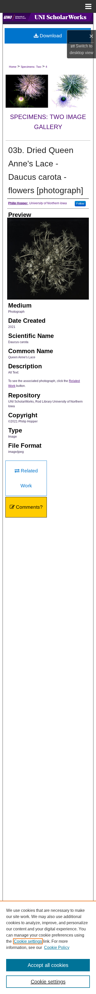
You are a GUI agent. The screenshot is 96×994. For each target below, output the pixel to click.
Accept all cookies (48, 965)
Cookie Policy (56, 947)
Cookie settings (28, 941)
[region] (48, 947)
